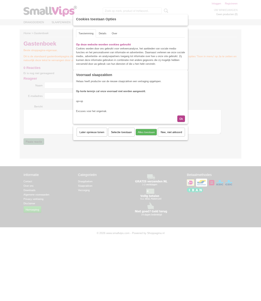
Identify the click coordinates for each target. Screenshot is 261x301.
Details (102, 33)
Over (114, 33)
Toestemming (86, 33)
